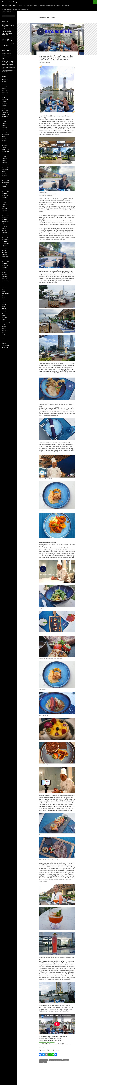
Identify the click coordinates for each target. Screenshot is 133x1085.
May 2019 (4, 199)
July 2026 (4, 81)
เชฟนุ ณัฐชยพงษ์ (43, 1061)
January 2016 (5, 258)
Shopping (4, 313)
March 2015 (4, 276)
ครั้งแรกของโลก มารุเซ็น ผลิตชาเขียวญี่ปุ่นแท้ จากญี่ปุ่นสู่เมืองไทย (8, 70)
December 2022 (5, 149)
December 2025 (5, 94)
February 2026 (5, 90)
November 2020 (5, 180)
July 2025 (4, 101)
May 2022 (4, 160)
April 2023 (4, 143)
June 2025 (4, 103)
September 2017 (5, 221)
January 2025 (5, 112)
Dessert (3, 289)
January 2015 (5, 280)
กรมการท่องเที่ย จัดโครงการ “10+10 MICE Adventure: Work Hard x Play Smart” (7, 35)
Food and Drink (43, 53)
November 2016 (5, 239)
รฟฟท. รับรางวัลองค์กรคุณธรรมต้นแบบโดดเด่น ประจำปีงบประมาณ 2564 (15, 9)
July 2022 (4, 156)
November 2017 (5, 217)
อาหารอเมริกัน (5, 330)
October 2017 (5, 219)
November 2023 (5, 134)
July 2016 (4, 247)
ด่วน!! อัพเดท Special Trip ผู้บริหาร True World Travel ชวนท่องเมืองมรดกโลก (54, 5)
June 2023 (4, 140)
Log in (3, 341)
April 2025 (4, 107)
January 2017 (5, 235)
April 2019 (4, 201)
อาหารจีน (4, 328)
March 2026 (4, 88)
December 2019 (5, 189)
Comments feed (5, 345)
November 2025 (5, 96)
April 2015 (4, 274)
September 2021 (5, 169)
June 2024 (4, 123)
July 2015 (4, 269)
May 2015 (4, 272)
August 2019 (4, 197)
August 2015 (4, 267)
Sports (3, 315)
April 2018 (4, 208)
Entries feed (4, 343)
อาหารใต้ (4, 332)
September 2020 (5, 182)
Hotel (3, 297)
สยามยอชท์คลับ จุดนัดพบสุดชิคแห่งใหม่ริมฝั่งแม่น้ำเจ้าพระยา (56, 58)
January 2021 (5, 178)
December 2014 (5, 282)
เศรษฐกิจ (4, 334)
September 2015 (5, 265)
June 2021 (4, 175)
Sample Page (29, 5)
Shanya (49, 62)
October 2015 (5, 263)
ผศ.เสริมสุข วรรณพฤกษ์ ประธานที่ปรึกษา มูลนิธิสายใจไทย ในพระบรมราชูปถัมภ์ (8, 30)
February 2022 (5, 164)
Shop (35, 5)
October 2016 (5, 241)
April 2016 (4, 252)
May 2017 (4, 228)
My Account (22, 5)
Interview (4, 299)
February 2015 (5, 278)
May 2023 (4, 142)
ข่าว (3, 321)
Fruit (3, 295)
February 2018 (5, 212)
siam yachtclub (43, 1060)
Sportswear (4, 317)
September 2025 (5, 99)
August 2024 (4, 119)
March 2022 (4, 162)
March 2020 (4, 188)
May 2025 (4, 105)
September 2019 (5, 195)
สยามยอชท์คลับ (66, 1060)
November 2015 (5, 261)
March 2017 (4, 232)
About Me (4, 5)
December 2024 (5, 114)
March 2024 (4, 129)
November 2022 (5, 151)
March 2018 (4, 210)
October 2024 (5, 116)
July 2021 (4, 173)
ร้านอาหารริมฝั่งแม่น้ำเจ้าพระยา (55, 1060)
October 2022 (5, 153)
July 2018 (4, 202)
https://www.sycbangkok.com (46, 1042)
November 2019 (5, 191)
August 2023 (4, 136)
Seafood (4, 311)
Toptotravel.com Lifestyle (10, 2)
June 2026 (4, 83)
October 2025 (5, 97)
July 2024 (4, 121)
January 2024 (5, 132)
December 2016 (5, 237)
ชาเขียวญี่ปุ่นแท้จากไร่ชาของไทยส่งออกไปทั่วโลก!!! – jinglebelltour (8, 67)
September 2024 (5, 118)
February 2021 (5, 177)
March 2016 (4, 254)
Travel (3, 319)
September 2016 (5, 243)
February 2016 (5, 256)
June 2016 (4, 248)
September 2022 (5, 154)
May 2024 (4, 125)
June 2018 (4, 204)
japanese (4, 302)
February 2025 (5, 110)
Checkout (15, 5)
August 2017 (4, 223)
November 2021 (5, 167)
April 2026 (4, 86)
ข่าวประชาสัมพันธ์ (6, 323)
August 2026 (4, 79)
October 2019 (5, 193)
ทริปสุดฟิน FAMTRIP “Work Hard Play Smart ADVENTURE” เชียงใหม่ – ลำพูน (8, 25)
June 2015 (4, 270)
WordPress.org (5, 347)
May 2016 (4, 250)
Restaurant (55, 53)
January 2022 (5, 166)
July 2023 (4, 138)
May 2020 (4, 186)
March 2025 (4, 108)
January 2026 (5, 92)
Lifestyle (49, 53)
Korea (3, 306)
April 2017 (4, 230)
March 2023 (4, 145)
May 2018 (4, 206)
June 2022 (4, 158)
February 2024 (5, 131)
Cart (10, 5)
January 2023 (5, 147)
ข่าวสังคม (4, 324)
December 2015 (5, 259)
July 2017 (4, 224)
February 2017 (5, 234)
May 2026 (4, 84)
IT (2, 300)
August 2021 (4, 171)
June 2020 (4, 184)
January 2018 (5, 213)
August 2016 (4, 245)
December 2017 (5, 215)
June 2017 (4, 226)
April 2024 (4, 127)
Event (3, 291)
